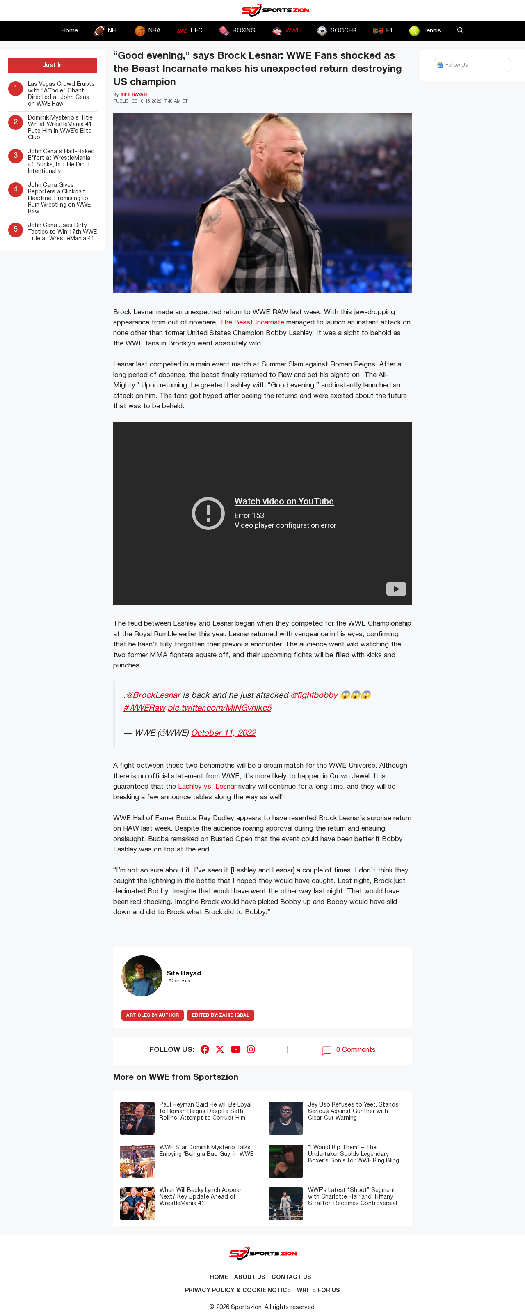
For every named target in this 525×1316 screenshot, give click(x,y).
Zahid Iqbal (220, 1015)
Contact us (291, 1277)
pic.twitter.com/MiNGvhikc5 (219, 708)
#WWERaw (144, 708)
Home (70, 31)
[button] (460, 31)
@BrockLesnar (153, 695)
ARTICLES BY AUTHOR (152, 1015)
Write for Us (318, 1290)
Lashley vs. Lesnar (207, 787)
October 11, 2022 (223, 733)
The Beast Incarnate (252, 323)
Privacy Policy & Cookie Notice (238, 1290)
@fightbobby (313, 695)
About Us (249, 1277)
